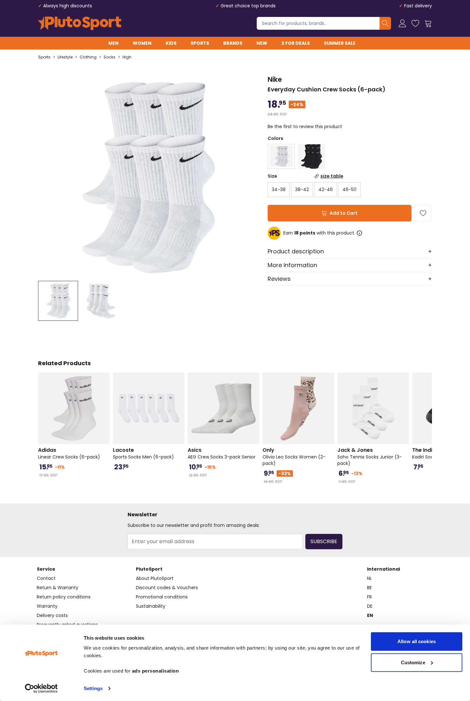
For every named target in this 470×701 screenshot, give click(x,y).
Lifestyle (65, 57)
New (261, 43)
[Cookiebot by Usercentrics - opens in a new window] (41, 688)
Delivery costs (52, 615)
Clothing (88, 57)
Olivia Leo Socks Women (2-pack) (293, 456)
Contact (46, 578)
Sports (200, 43)
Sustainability (150, 606)
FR (369, 597)
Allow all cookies (416, 641)
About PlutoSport (155, 578)
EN (370, 615)
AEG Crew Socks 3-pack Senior (221, 453)
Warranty (47, 606)
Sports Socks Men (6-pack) (143, 453)
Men (113, 43)
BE (369, 587)
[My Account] (402, 23)
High (126, 57)
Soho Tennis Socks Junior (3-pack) (369, 456)
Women (142, 43)
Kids (171, 43)
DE (369, 606)
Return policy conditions (63, 597)
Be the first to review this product (305, 126)
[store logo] (79, 23)
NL (369, 578)
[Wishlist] (415, 23)
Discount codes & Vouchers (167, 587)
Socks (109, 57)
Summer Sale (340, 43)
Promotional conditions (162, 597)
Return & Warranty (57, 587)
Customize (413, 662)
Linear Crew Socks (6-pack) (69, 453)
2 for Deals (295, 43)
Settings (93, 688)
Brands (232, 43)
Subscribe (323, 541)
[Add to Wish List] (423, 213)
